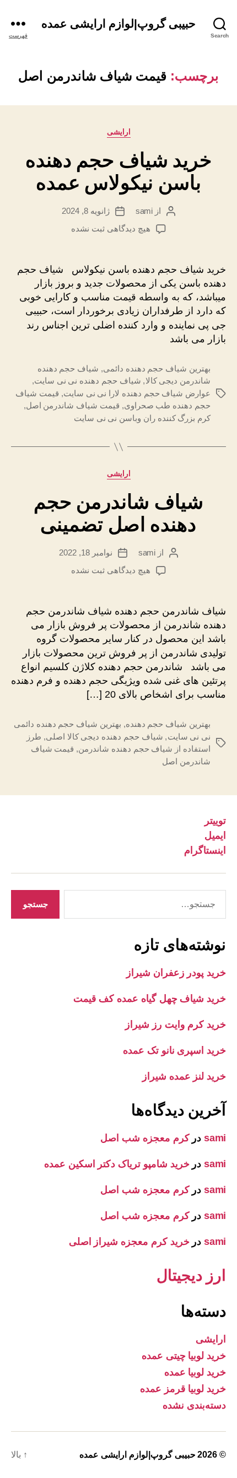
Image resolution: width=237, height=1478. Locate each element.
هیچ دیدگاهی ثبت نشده (110, 228)
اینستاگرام (205, 850)
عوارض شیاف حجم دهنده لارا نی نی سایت (137, 393)
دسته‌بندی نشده (194, 1405)
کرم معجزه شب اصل (144, 1137)
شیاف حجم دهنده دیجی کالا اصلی (104, 736)
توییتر (215, 820)
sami (144, 210)
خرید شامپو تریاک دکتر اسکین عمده (117, 1163)
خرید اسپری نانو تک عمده (174, 1050)
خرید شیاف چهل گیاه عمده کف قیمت (149, 998)
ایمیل (215, 835)
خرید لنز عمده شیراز (184, 1076)
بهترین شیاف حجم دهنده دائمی (157, 368)
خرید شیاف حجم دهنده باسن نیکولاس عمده (118, 171)
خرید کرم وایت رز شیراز (175, 1024)
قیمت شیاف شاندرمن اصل (73, 405)
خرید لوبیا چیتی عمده (184, 1355)
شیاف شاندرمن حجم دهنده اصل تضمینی (118, 513)
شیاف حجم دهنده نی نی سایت (87, 380)
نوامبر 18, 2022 (85, 552)
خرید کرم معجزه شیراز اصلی (129, 1241)
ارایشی (119, 131)
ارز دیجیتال (191, 1275)
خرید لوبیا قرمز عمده (183, 1388)
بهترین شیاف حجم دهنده (168, 724)
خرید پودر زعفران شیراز (176, 972)
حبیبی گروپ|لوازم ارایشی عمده (118, 23)
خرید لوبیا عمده (195, 1372)
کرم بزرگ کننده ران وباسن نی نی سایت (142, 418)
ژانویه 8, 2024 (86, 210)
